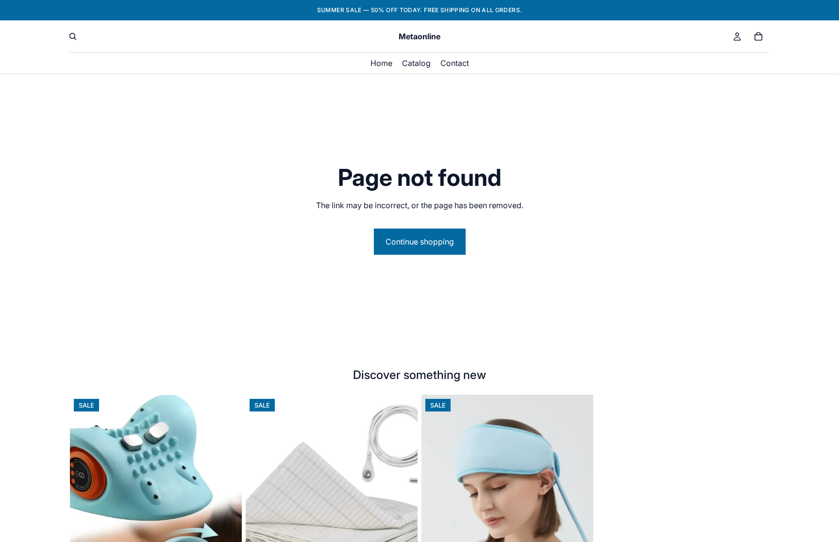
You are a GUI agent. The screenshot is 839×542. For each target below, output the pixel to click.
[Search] (73, 36)
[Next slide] (227, 502)
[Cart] (758, 36)
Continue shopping (420, 241)
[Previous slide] (84, 502)
